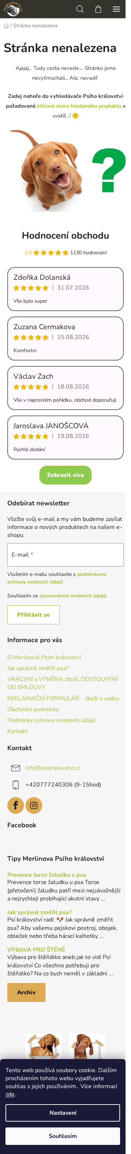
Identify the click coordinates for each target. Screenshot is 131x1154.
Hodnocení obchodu (65, 235)
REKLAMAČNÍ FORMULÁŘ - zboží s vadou (63, 699)
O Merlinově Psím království (44, 657)
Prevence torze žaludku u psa (46, 875)
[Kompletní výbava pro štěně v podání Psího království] (43, 1051)
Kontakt (17, 731)
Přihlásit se (33, 615)
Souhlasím (63, 1136)
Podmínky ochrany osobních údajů (51, 720)
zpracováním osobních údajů (72, 595)
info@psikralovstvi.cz (52, 768)
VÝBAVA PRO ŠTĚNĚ (36, 950)
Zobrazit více (65, 475)
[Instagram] (33, 805)
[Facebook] (15, 805)
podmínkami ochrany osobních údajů (56, 578)
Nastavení (62, 1113)
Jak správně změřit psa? (37, 668)
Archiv (26, 992)
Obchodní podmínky (33, 709)
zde (10, 1094)
